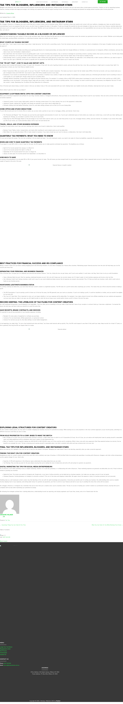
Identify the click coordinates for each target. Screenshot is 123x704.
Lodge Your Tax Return (6, 647)
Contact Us (3, 654)
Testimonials (3, 652)
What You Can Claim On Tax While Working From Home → (107, 525)
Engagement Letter (5, 649)
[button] (103, 1)
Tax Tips (7, 520)
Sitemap (42, 701)
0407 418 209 (6, 537)
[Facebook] (94, 2)
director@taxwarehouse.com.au (11, 665)
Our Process (3, 650)
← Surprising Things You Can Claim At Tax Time (13, 525)
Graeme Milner (10, 13)
